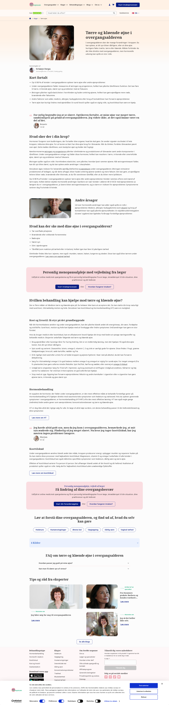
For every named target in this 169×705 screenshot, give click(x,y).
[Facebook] (106, 676)
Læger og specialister (87, 657)
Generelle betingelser (87, 673)
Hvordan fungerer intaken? (99, 287)
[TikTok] (114, 676)
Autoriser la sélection (144, 691)
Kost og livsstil (34, 663)
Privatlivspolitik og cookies (89, 676)
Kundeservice (124, 13)
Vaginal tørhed (59, 680)
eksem (124, 208)
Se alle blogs (84, 641)
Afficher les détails (110, 701)
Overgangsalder (50, 5)
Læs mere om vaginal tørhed (57, 256)
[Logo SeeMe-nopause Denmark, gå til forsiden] (35, 4)
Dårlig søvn (58, 667)
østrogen (48, 151)
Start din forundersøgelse (67, 504)
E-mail (107, 659)
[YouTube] (118, 676)
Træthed (57, 673)
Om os (97, 5)
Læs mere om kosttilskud (42, 473)
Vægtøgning (58, 657)
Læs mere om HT (39, 417)
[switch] (61, 701)
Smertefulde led (60, 663)
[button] (136, 13)
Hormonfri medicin (36, 657)
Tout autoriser (144, 685)
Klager (63, 5)
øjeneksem (85, 169)
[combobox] (81, 13)
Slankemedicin (34, 667)
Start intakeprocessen (127, 5)
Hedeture (57, 653)
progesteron (60, 151)
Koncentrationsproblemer (63, 670)
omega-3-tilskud (120, 364)
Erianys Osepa (43, 69)
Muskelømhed (59, 677)
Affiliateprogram (85, 669)
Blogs (89, 5)
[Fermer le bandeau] (162, 683)
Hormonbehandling (36, 653)
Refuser (144, 697)
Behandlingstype (76, 5)
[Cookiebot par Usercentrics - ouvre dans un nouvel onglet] (16, 701)
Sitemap (82, 679)
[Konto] (109, 4)
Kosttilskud (33, 660)
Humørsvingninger (61, 660)
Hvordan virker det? (86, 660)
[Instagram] (110, 676)
